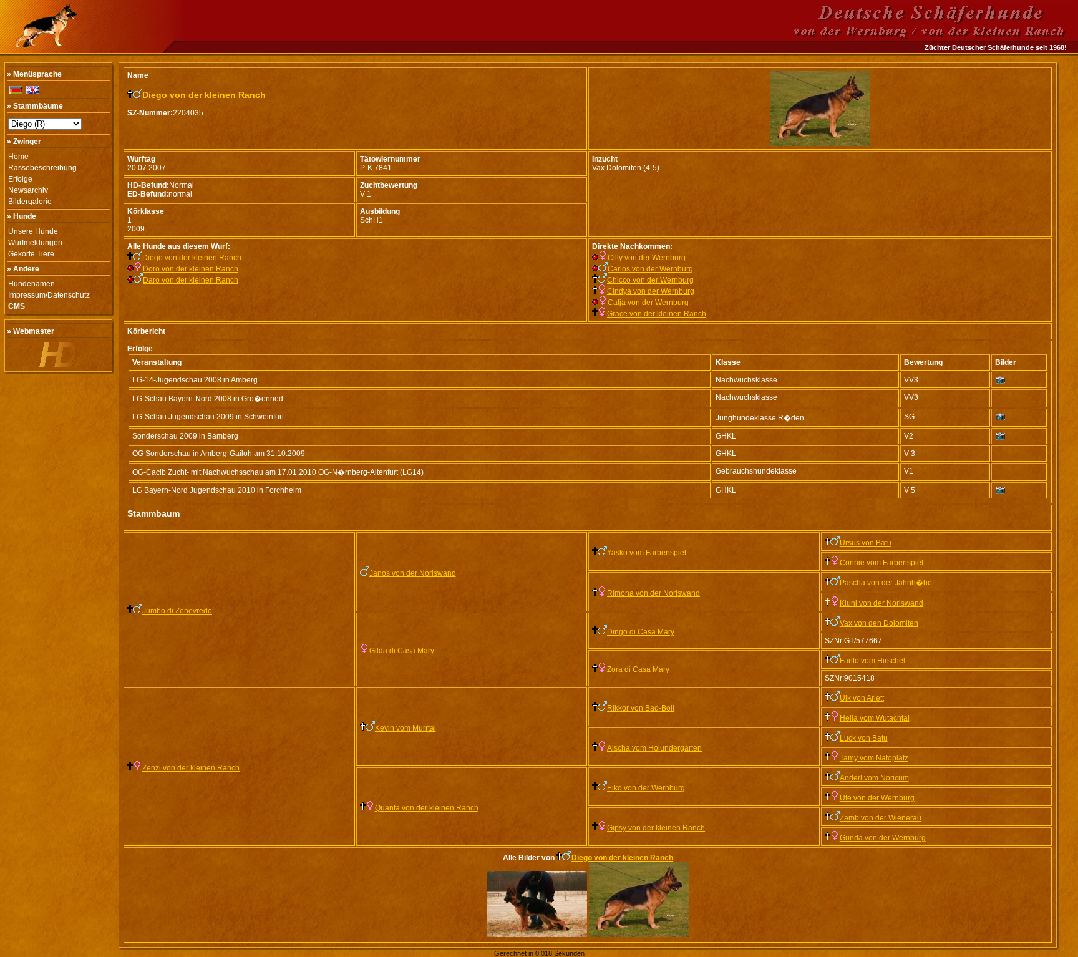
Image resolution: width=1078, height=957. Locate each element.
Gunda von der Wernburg (883, 837)
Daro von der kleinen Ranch (190, 280)
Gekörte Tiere (31, 254)
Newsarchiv (28, 190)
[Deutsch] (16, 90)
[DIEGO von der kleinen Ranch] (820, 143)
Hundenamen (31, 283)
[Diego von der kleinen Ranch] (537, 934)
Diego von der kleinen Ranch (204, 95)
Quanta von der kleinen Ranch (426, 808)
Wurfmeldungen (35, 242)
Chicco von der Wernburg (650, 280)
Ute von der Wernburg (877, 798)
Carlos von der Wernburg (650, 269)
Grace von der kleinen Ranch (656, 313)
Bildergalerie (30, 201)
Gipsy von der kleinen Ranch (656, 827)
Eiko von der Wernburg (646, 788)
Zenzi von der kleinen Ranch (191, 768)
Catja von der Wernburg (648, 302)
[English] (33, 90)
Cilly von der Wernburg (647, 257)
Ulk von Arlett (862, 698)
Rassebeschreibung (42, 167)
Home (18, 156)
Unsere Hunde (33, 231)
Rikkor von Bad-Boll (640, 708)
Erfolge (20, 179)
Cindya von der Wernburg (650, 291)
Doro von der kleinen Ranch (190, 269)
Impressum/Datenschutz (49, 295)
